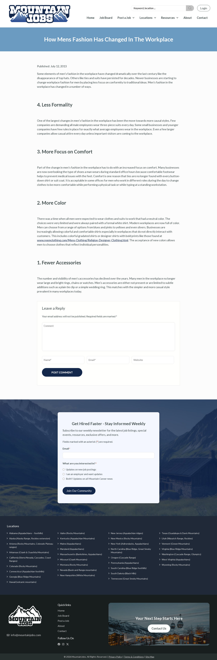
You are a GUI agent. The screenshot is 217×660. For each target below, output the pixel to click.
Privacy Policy (115, 656)
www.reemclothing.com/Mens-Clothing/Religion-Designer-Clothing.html (82, 240)
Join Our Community (79, 490)
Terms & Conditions (134, 656)
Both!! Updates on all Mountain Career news (89, 478)
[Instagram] (64, 644)
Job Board (105, 17)
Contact (202, 17)
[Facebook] (60, 644)
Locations (146, 17)
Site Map (150, 656)
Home (90, 17)
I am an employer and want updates (84, 474)
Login (203, 8)
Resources (168, 17)
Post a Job (124, 17)
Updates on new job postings (81, 469)
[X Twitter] (68, 644)
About (187, 17)
